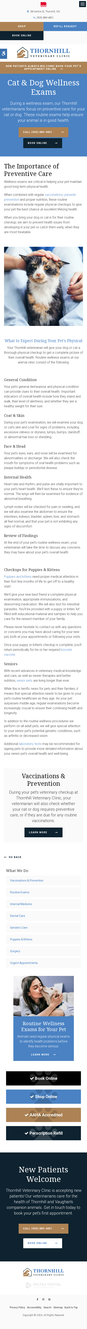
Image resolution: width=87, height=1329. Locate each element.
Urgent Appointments (24, 963)
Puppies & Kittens (21, 939)
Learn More (38, 832)
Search (47, 1307)
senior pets (24, 680)
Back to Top (71, 1307)
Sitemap (58, 1307)
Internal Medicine (21, 904)
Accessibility (34, 1307)
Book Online (21, 35)
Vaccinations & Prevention (27, 880)
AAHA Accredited (46, 1114)
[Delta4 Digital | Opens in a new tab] (43, 1285)
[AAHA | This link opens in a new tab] (43, 4)
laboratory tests (30, 744)
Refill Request (65, 26)
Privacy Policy (17, 1307)
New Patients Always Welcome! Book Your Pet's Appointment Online (43, 68)
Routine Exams (19, 892)
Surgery (15, 951)
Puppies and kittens (18, 577)
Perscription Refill (46, 1133)
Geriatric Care (19, 927)
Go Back (15, 857)
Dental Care (17, 915)
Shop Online (46, 1096)
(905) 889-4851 (45, 17)
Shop (22, 26)
